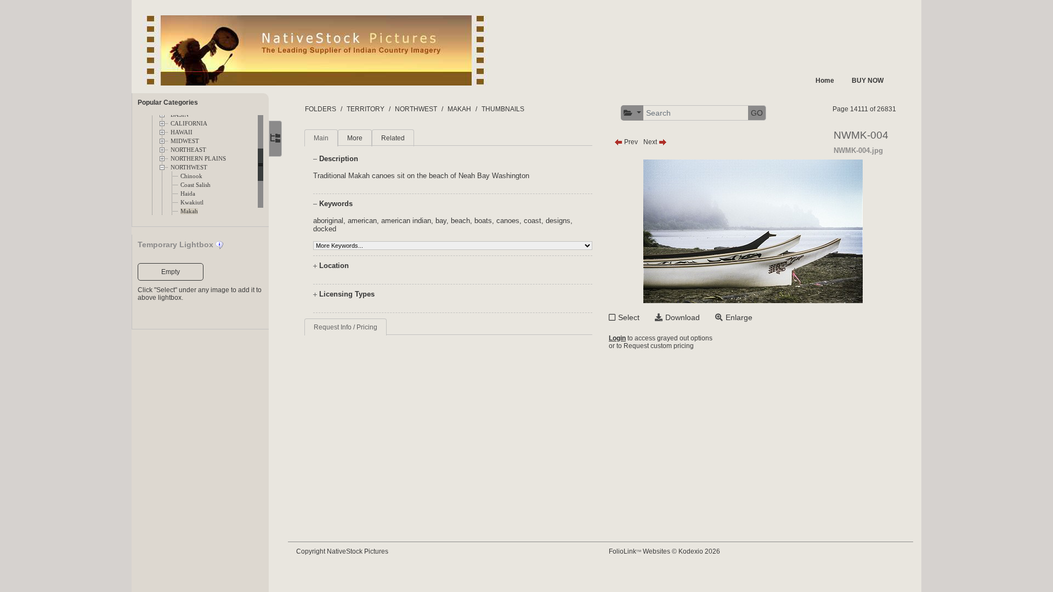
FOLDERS (320, 109)
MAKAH (459, 109)
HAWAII (182, 132)
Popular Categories (168, 102)
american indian (406, 221)
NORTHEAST (188, 150)
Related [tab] (393, 138)
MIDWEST (185, 141)
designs (558, 221)
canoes (507, 221)
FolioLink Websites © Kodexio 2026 (664, 551)
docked (324, 229)
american (362, 221)
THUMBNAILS (503, 109)
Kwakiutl (191, 203)
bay (440, 221)
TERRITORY (365, 109)
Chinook (191, 176)
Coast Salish (195, 185)
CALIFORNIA (189, 124)
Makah (189, 211)
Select (628, 317)
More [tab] (355, 138)
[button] (632, 113)
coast (532, 221)
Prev (630, 142)
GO (757, 113)
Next (651, 142)
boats (483, 221)
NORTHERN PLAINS (198, 159)
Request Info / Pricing (345, 327)
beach (460, 221)
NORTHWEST (189, 167)
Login (617, 338)
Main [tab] (321, 138)
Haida (187, 194)
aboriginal (328, 221)
